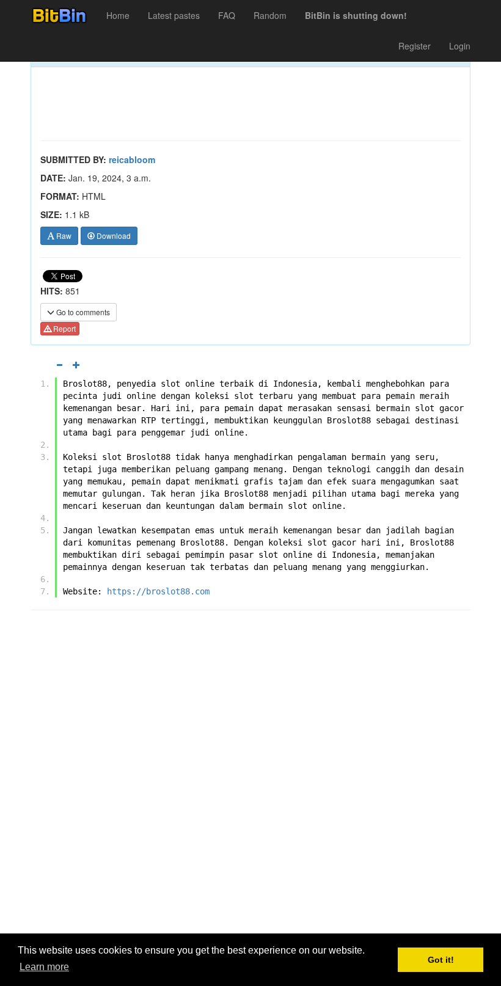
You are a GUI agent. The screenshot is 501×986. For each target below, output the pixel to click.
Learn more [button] (44, 967)
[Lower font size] (59, 364)
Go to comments (82, 312)
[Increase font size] (76, 364)
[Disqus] (250, 775)
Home (118, 15)
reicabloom (132, 159)
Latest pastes (174, 15)
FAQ (226, 15)
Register (414, 46)
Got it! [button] (441, 960)
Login (459, 46)
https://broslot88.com (158, 591)
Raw (62, 235)
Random (270, 15)
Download (113, 235)
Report (63, 328)
